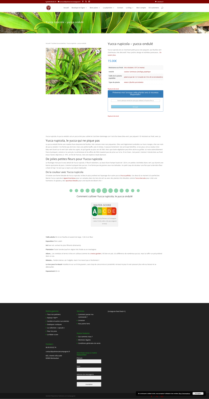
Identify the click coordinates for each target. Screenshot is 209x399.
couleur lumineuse (130, 72)
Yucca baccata (140, 178)
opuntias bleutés (72, 181)
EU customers (154, 8)
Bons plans (94, 8)
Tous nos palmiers (54, 314)
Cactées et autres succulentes (58, 321)
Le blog (128, 8)
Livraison (81, 320)
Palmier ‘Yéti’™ (52, 318)
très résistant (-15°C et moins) (134, 67)
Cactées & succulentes (58, 43)
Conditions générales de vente (89, 343)
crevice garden (95, 254)
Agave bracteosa (70, 178)
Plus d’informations (184, 393)
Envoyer (135, 107)
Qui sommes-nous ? (85, 337)
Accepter (198, 393)
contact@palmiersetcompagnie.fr (58, 351)
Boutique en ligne (78, 8)
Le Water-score (52, 334)
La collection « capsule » (56, 328)
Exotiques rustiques (54, 324)
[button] (98, 51)
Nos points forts (84, 324)
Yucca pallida (125, 175)
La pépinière (107, 8)
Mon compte (141, 8)
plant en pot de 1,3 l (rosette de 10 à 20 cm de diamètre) (143, 77)
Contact (120, 8)
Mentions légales (84, 340)
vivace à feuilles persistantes (133, 82)
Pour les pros (52, 331)
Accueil (66, 8)
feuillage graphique (144, 72)
